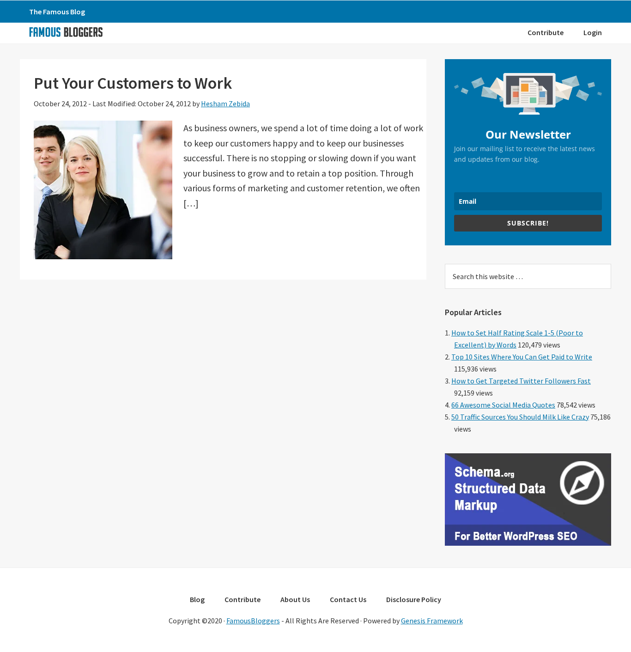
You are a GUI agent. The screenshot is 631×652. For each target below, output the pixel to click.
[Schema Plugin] (528, 543)
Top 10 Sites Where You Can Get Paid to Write (521, 356)
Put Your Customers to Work (133, 83)
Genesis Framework (432, 620)
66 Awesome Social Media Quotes (503, 404)
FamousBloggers (253, 620)
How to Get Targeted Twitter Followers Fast (521, 380)
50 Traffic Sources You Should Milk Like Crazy (520, 416)
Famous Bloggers (65, 32)
